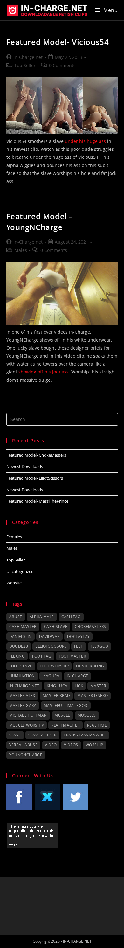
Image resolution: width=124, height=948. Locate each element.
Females (14, 537)
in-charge (77, 676)
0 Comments (62, 65)
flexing (17, 656)
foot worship (54, 666)
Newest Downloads (24, 466)
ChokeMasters (90, 626)
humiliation (22, 676)
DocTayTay (78, 636)
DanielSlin (20, 636)
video (51, 745)
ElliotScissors (51, 646)
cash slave (55, 626)
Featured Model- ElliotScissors (34, 478)
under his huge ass (85, 141)
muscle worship (26, 725)
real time (97, 725)
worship (94, 745)
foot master (72, 656)
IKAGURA (50, 676)
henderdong (90, 666)
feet (78, 646)
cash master (23, 626)
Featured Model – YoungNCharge (39, 221)
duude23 (18, 646)
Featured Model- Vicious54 (57, 42)
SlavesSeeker (42, 735)
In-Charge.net (28, 57)
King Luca (57, 685)
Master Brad (56, 695)
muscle (62, 715)
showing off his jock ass (43, 372)
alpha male (42, 616)
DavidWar (49, 636)
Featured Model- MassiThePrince (37, 501)
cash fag (71, 616)
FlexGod (99, 646)
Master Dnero (92, 695)
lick (79, 685)
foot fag (41, 656)
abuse (15, 616)
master (98, 685)
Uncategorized (20, 571)
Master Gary (22, 705)
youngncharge (26, 754)
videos (71, 745)
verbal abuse (23, 745)
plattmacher (65, 725)
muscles (87, 715)
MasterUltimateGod (66, 705)
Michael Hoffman (28, 715)
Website (14, 583)
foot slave (20, 666)
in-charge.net (24, 685)
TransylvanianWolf (85, 735)
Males (20, 250)
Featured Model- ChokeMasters (36, 455)
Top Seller (25, 65)
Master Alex (22, 695)
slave (15, 735)
